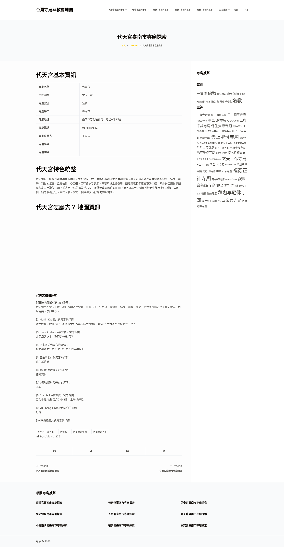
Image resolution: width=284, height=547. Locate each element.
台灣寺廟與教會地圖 (54, 9)
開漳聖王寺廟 (209, 201)
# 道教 (63, 431)
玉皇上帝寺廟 (203, 164)
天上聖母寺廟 (225, 137)
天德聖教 (201, 101)
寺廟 (214, 143)
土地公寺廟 (225, 131)
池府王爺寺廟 (221, 153)
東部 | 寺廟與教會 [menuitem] (182, 10)
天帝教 (242, 94)
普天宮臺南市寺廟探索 (121, 502)
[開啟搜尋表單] (247, 10)
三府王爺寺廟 (202, 121)
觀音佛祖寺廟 (227, 185)
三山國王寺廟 (236, 115)
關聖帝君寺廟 (229, 200)
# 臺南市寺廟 (100, 431)
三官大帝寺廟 (205, 115)
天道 (208, 102)
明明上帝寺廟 (205, 147)
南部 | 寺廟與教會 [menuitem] (160, 10)
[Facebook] (54, 451)
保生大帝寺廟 (221, 126)
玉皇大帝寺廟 (217, 164)
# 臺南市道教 (80, 431)
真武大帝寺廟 (209, 171)
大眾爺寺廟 (205, 138)
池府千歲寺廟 (206, 153)
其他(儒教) (232, 93)
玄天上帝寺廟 (234, 158)
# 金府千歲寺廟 (46, 431)
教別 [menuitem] (236, 10)
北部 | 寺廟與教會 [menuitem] (116, 10)
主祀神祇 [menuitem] (223, 10)
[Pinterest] (127, 451)
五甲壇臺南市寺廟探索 (121, 514)
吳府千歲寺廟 (211, 131)
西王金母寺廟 (231, 179)
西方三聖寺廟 (218, 179)
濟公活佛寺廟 (215, 159)
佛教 (212, 93)
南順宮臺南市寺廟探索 (49, 502)
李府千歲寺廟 (238, 147)
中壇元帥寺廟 (217, 120)
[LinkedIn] (164, 451)
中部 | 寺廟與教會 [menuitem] (138, 10)
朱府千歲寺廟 (222, 147)
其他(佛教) (221, 94)
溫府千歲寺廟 (202, 159)
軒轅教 (228, 101)
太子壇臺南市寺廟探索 (194, 514)
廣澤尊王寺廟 (225, 143)
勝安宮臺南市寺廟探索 (49, 514)
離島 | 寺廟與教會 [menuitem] (205, 10)
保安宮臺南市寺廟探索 (194, 502)
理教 (222, 101)
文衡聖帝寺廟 (239, 143)
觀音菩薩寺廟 (209, 193)
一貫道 (202, 93)
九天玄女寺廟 (233, 120)
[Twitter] (91, 451)
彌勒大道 (215, 101)
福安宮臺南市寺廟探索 (121, 525)
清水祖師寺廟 (237, 152)
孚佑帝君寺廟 (206, 143)
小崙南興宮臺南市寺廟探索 (52, 525)
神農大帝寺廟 (224, 171)
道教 (237, 100)
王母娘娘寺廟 (230, 164)
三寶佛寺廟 (220, 115)
